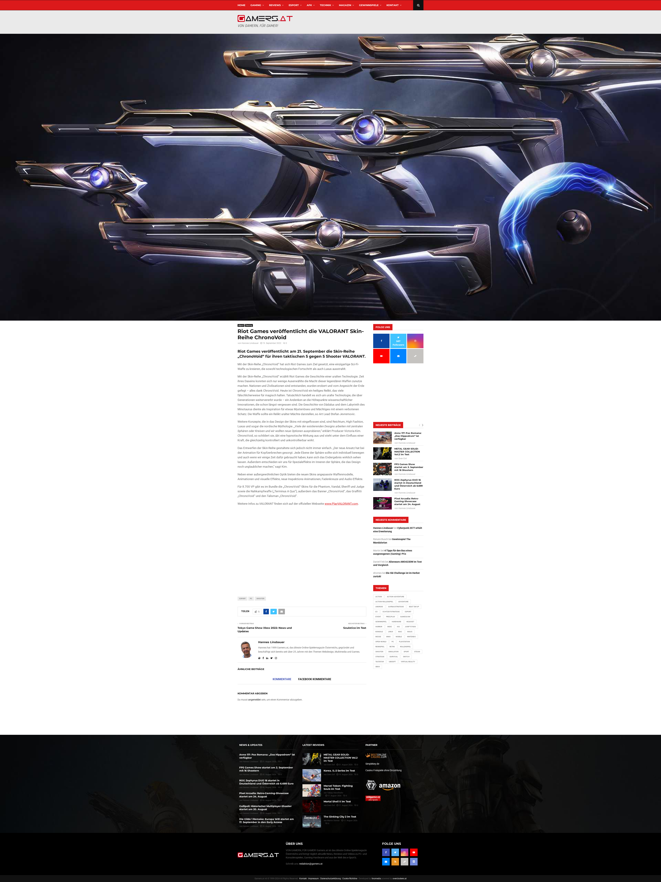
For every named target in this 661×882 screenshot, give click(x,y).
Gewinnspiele (369, 5)
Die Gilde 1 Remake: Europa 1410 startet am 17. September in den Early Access (266, 821)
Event (378, 617)
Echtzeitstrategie (391, 612)
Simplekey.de (372, 763)
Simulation (393, 652)
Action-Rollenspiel (384, 602)
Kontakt (392, 5)
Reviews (275, 5)
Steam (417, 652)
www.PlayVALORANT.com (341, 503)
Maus (409, 632)
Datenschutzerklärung (330, 878)
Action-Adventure (395, 597)
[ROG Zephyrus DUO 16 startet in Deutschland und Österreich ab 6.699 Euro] (382, 484)
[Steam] (404, 861)
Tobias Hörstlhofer (335, 793)
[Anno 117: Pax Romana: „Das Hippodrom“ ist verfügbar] (382, 438)
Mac (400, 632)
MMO (388, 637)
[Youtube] (414, 852)
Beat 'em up (414, 607)
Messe (378, 637)
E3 (376, 612)
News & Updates (250, 745)
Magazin (345, 5)
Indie (389, 627)
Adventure (403, 602)
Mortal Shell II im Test (337, 801)
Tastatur (379, 662)
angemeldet (254, 699)
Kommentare (282, 679)
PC (251, 598)
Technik (325, 5)
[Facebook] (386, 852)
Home (241, 5)
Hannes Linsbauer (250, 343)
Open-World (380, 642)
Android (379, 607)
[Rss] (395, 861)
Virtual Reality (408, 662)
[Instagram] (404, 852)
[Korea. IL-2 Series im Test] (311, 775)
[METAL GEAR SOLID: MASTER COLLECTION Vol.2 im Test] (382, 453)
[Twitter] (395, 852)
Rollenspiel (405, 647)
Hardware (396, 622)
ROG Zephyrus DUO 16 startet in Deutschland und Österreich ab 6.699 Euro (408, 484)
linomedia (376, 878)
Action (378, 597)
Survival (394, 657)
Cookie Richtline (349, 878)
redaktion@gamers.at (311, 863)
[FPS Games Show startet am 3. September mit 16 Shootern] (382, 469)
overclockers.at (400, 878)
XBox (377, 667)
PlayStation (404, 642)
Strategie (379, 657)
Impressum (313, 878)
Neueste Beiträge (388, 425)
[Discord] (414, 861)
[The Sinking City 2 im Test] (311, 821)
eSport (294, 5)
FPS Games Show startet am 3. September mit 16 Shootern (408, 467)
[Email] (386, 861)
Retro (392, 647)
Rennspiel (379, 647)
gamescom (405, 617)
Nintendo (411, 637)
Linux (390, 632)
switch (406, 657)
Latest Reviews (313, 745)
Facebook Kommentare (314, 679)
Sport (406, 652)
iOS (398, 627)
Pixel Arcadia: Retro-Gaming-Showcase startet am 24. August (407, 501)
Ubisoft (392, 662)
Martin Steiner (333, 820)
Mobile (399, 637)
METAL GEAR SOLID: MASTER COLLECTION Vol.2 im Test (407, 451)
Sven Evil (402, 458)
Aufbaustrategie (396, 607)
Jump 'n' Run (410, 627)
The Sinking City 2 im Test (340, 816)
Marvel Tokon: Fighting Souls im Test (338, 787)
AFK (309, 5)
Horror (378, 627)
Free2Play (390, 617)
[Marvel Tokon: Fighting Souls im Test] (311, 790)
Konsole (379, 632)
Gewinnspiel (381, 622)
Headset (410, 622)
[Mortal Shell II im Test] (311, 806)
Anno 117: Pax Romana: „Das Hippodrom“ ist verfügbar (407, 436)
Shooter (260, 598)
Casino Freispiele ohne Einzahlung (383, 770)
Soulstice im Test (354, 627)
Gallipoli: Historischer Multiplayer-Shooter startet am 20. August (265, 808)
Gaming (255, 5)
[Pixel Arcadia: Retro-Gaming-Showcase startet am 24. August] (382, 503)
